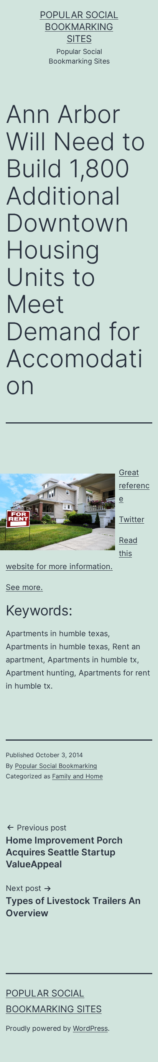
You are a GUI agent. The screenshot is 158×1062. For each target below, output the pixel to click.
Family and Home (77, 776)
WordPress (90, 1028)
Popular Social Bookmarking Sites (79, 26)
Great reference (134, 485)
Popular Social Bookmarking (56, 766)
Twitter (131, 519)
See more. (24, 587)
